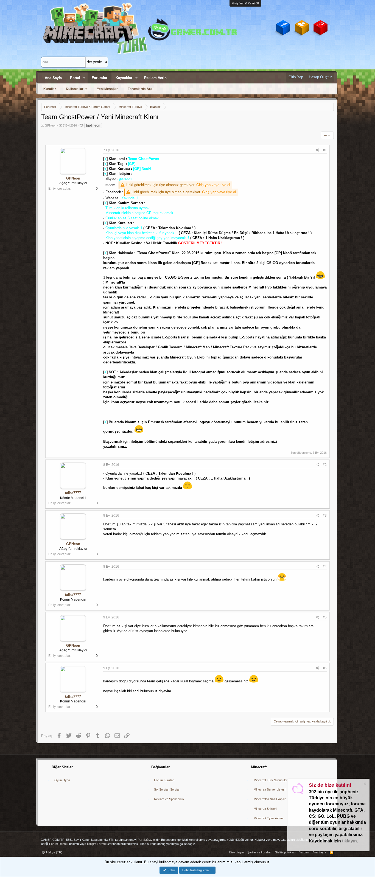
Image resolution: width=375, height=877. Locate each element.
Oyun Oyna (62, 780)
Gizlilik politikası (285, 852)
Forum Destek (58, 843)
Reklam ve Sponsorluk (169, 799)
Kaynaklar (124, 78)
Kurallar (49, 89)
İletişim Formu (96, 843)
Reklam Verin (155, 78)
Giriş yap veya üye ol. (213, 185)
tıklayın (349, 841)
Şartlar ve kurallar (259, 852)
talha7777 (73, 493)
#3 (325, 515)
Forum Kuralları (164, 780)
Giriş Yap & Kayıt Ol (245, 3)
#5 (325, 617)
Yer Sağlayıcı (147, 839)
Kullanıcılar (74, 89)
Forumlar (99, 78)
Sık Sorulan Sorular (167, 789)
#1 (325, 150)
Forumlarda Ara (140, 89)
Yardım (304, 852)
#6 (325, 668)
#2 (325, 465)
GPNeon (50, 125)
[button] (84, 78)
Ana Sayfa (53, 78)
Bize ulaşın (236, 852)
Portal (75, 78)
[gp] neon (93, 125)
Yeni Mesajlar (107, 89)
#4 (325, 566)
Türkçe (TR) (53, 852)
